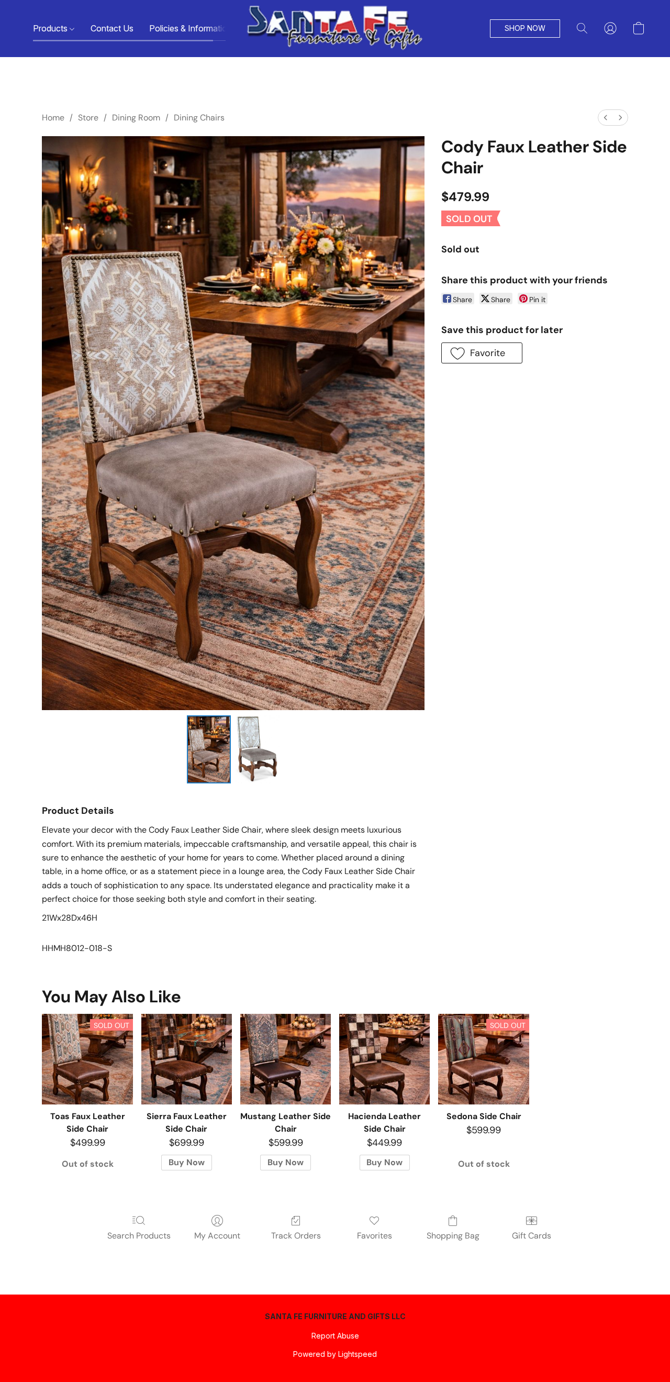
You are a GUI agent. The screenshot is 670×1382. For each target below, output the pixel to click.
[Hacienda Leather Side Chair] (384, 1059)
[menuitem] (605, 117)
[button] (335, 28)
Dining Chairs (199, 117)
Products (51, 28)
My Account (217, 1235)
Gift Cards (531, 1235)
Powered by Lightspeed (335, 1354)
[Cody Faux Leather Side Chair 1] (257, 749)
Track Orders (296, 1235)
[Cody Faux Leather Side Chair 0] (209, 749)
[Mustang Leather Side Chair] (285, 1059)
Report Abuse (335, 1335)
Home (53, 117)
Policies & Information (191, 28)
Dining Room (136, 117)
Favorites (374, 1235)
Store (88, 117)
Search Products (139, 1235)
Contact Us (112, 28)
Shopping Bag (453, 1235)
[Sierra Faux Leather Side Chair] (186, 1059)
